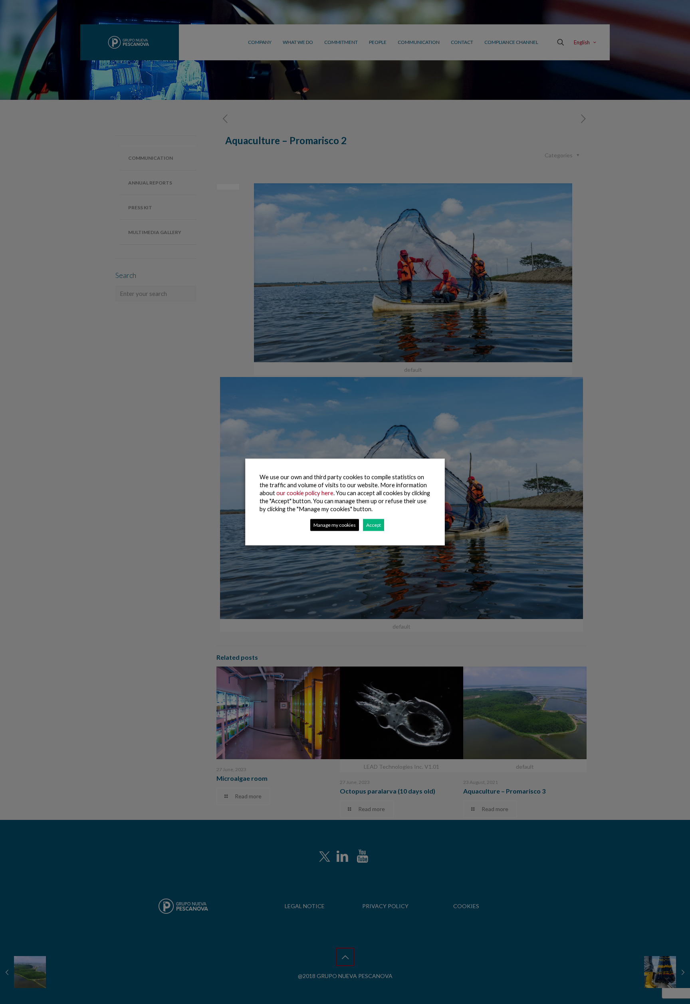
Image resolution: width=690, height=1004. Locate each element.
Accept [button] (373, 525)
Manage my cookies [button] (334, 525)
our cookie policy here (304, 493)
